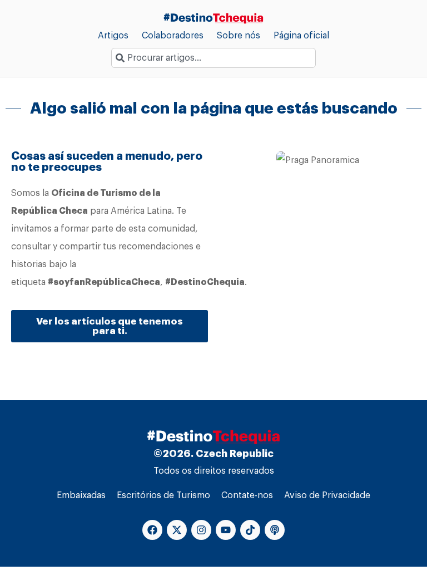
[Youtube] (226, 530)
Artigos (113, 35)
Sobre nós (238, 35)
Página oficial (301, 35)
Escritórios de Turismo (163, 495)
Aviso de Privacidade (327, 495)
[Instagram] (201, 530)
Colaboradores (172, 35)
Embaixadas (81, 495)
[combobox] (213, 58)
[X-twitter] (177, 530)
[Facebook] (152, 530)
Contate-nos (247, 495)
